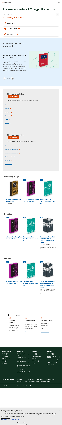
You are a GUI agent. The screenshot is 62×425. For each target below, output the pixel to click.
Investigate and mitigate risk (22, 366)
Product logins (50, 364)
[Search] (57, 14)
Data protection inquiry (46, 381)
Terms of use (40, 379)
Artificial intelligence (36, 356)
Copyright (19, 381)
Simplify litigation (21, 369)
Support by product (51, 362)
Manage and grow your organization (22, 362)
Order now (6, 74)
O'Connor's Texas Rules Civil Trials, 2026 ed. (13, 200)
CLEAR (3, 361)
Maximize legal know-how (22, 358)
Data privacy (35, 361)
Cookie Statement (6, 419)
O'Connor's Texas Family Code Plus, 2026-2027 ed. (31, 200)
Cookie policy (20, 379)
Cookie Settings (30, 379)
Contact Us (49, 354)
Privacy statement (50, 379)
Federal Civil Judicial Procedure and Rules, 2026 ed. (47, 201)
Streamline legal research (20, 354)
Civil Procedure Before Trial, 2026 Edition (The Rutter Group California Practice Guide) (47, 239)
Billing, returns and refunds (51, 357)
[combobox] (29, 14)
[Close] (59, 410)
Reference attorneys (52, 360)
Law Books (4, 363)
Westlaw (4, 354)
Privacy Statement (14, 419)
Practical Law (5, 358)
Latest (33, 354)
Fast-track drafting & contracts (21, 372)
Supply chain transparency (31, 381)
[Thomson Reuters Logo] (7, 2)
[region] (31, 416)
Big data (34, 358)
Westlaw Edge (5, 356)
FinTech (34, 363)
